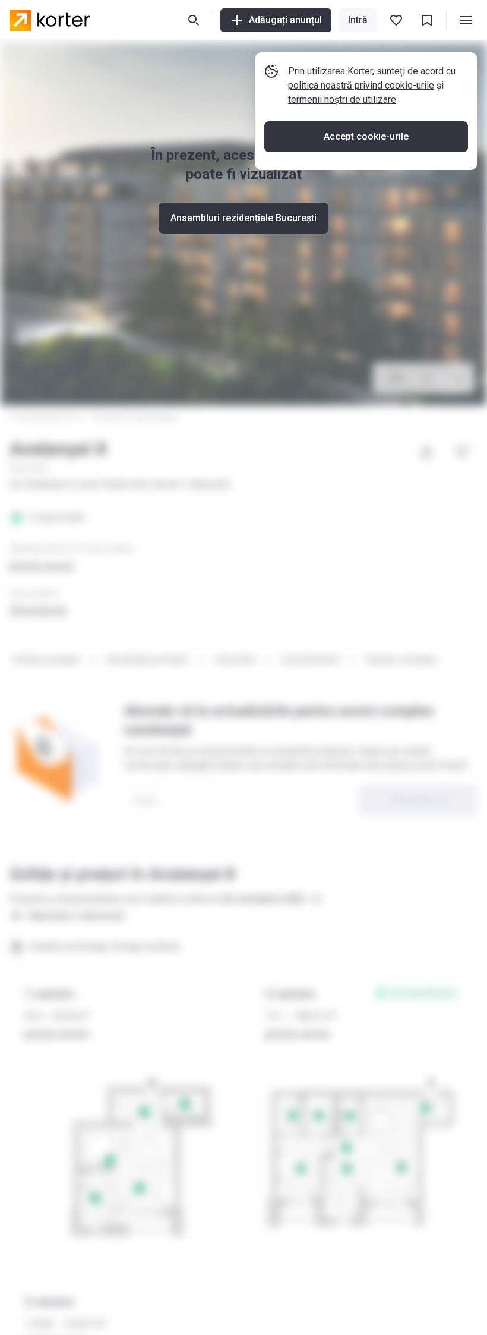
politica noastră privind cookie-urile (361, 85)
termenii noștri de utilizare (342, 99)
